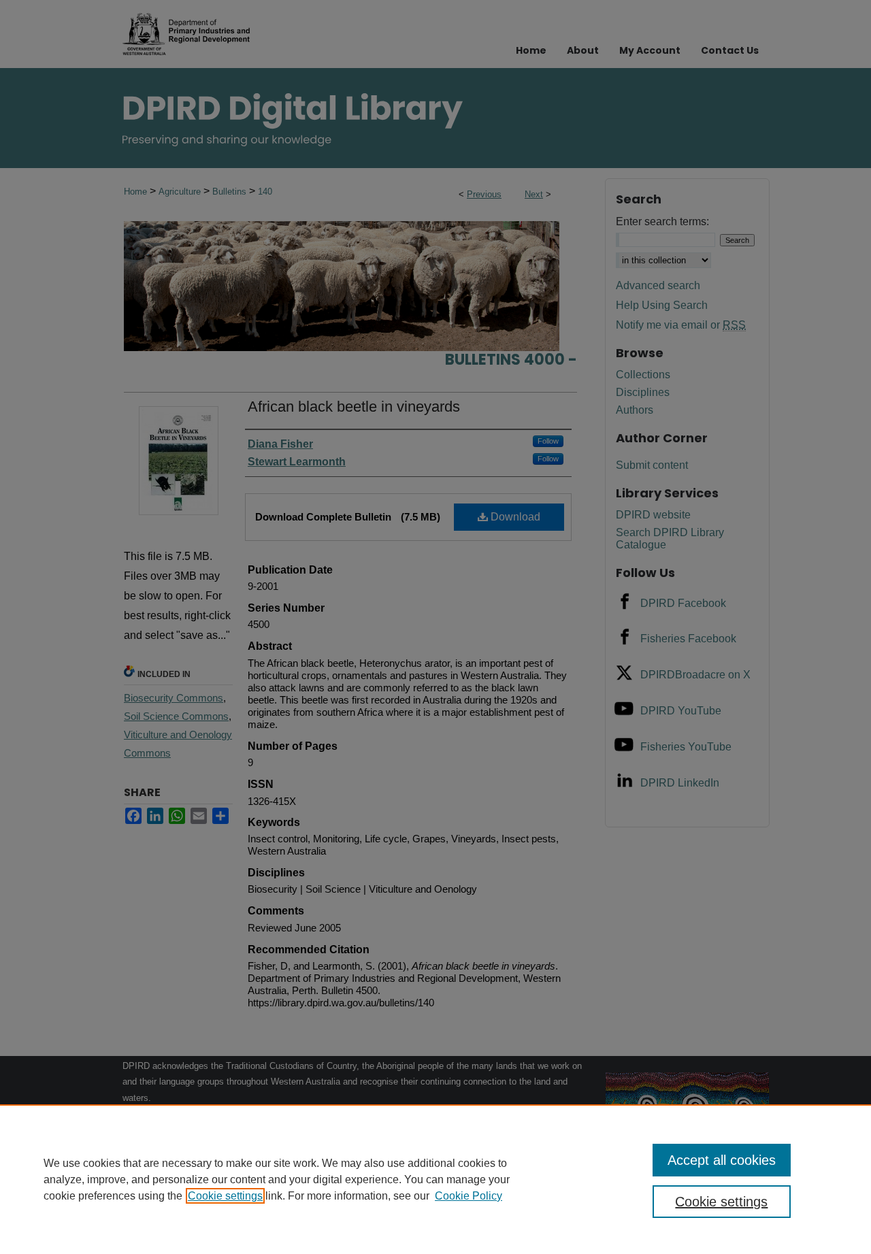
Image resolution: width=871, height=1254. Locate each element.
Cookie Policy (468, 1196)
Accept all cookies (722, 1160)
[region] (435, 1179)
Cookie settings (225, 1196)
